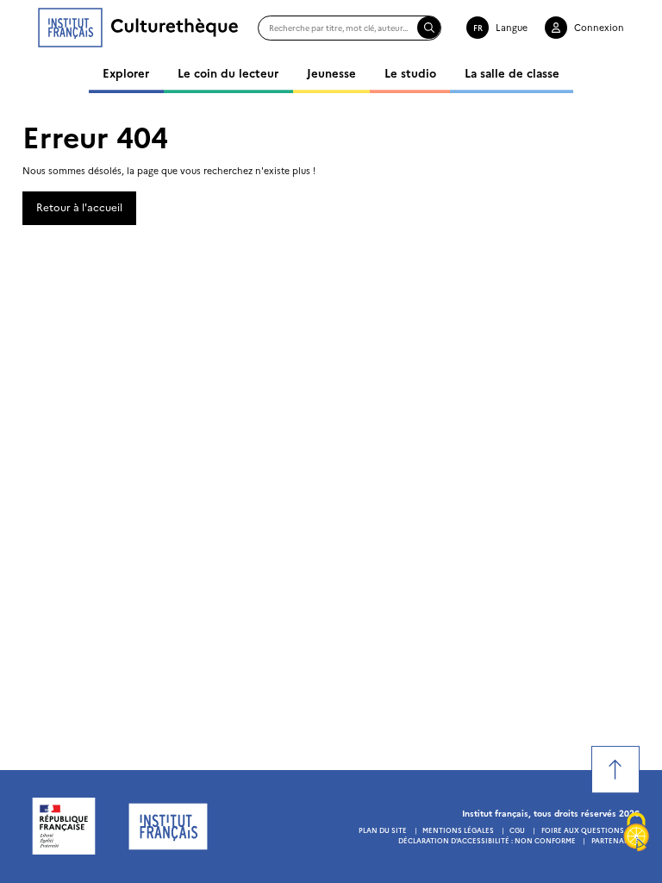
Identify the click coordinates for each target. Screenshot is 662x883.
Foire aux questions (582, 830)
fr (478, 27)
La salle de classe (512, 72)
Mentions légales (458, 830)
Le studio (410, 72)
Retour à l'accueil (79, 207)
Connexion (599, 27)
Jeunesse (331, 72)
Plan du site (383, 830)
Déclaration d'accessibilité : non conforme (487, 840)
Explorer (126, 72)
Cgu (517, 830)
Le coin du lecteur (228, 72)
